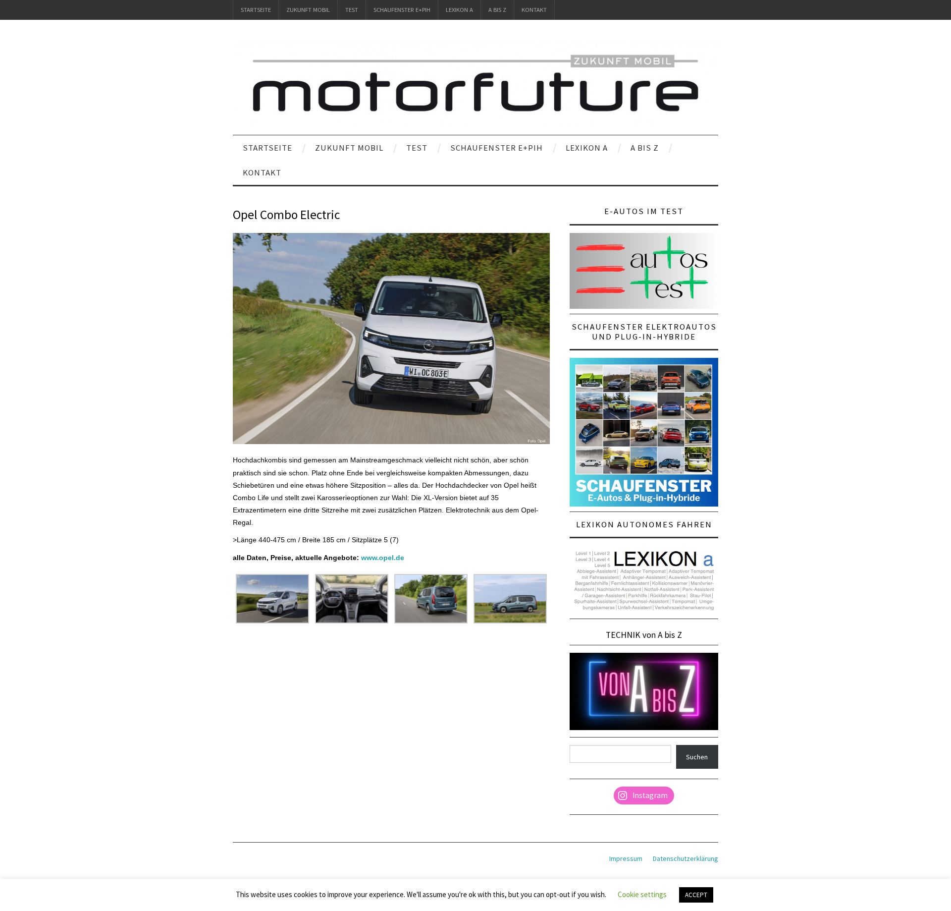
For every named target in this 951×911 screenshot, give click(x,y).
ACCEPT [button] (696, 895)
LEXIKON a (459, 9)
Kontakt (534, 9)
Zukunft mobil (308, 9)
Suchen (697, 756)
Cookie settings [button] (642, 894)
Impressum (625, 858)
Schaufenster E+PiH (401, 9)
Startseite (256, 9)
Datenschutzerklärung (685, 858)
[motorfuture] (475, 81)
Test (351, 9)
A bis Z (497, 9)
